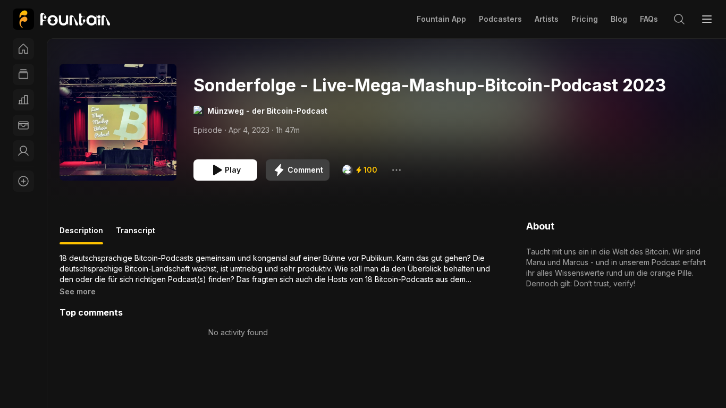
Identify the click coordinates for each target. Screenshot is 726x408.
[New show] (23, 181)
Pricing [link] (584, 18)
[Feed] (23, 74)
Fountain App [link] (441, 18)
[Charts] (23, 99)
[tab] (81, 234)
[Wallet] (23, 125)
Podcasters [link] (500, 18)
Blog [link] (619, 18)
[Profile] (23, 151)
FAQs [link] (649, 18)
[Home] (23, 49)
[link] (61, 19)
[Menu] (706, 19)
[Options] (396, 170)
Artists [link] (547, 18)
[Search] (679, 19)
